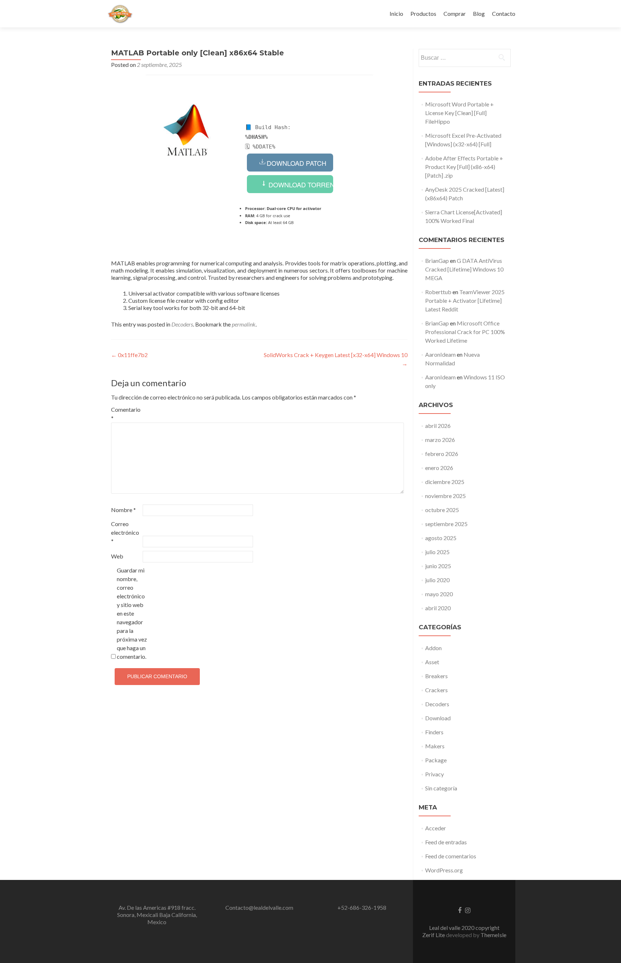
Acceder (435, 828)
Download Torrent (300, 184)
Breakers (436, 675)
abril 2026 (438, 425)
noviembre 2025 (445, 495)
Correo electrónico (125, 532)
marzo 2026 (440, 439)
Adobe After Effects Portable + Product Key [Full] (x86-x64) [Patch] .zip (464, 167)
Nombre (123, 509)
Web (117, 556)
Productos (423, 13)
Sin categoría (441, 788)
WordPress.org (444, 870)
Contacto (503, 13)
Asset (432, 661)
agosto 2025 (440, 537)
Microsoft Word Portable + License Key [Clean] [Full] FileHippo (459, 113)
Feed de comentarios (450, 856)
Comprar (454, 13)
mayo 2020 (439, 593)
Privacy (434, 774)
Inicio (396, 13)
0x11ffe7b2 (129, 354)
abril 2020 (438, 607)
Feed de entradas (446, 842)
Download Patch (296, 163)
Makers (435, 746)
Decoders (182, 324)
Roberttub (438, 291)
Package (436, 760)
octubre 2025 (442, 509)
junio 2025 (438, 565)
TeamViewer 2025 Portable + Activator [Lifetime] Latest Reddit (465, 300)
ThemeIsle (493, 934)
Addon (433, 647)
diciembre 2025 (444, 481)
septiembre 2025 (446, 523)
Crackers (436, 689)
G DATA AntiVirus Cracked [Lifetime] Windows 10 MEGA (464, 269)
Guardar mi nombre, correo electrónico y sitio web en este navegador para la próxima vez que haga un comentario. (132, 613)
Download (438, 718)
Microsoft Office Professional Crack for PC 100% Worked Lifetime (465, 332)
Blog (479, 13)
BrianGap (437, 260)
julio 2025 (437, 551)
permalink (244, 324)
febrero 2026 (441, 453)
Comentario (126, 413)
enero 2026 (439, 467)
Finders (434, 732)
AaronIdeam (440, 354)
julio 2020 (437, 579)
